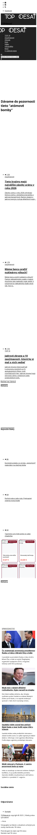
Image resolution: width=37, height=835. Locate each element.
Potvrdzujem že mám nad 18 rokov (13, 831)
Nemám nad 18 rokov (9, 833)
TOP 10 (7, 36)
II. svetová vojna (11, 51)
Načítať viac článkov (8, 381)
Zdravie (7, 40)
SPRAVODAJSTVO (8, 629)
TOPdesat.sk (5, 815)
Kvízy (6, 49)
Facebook (8, 11)
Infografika (9, 46)
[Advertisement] (18, 78)
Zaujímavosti (9, 38)
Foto (6, 42)
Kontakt (8, 811)
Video (7, 44)
